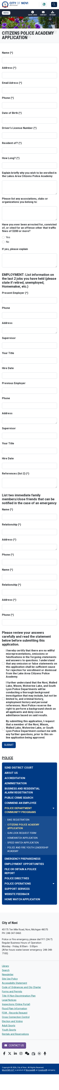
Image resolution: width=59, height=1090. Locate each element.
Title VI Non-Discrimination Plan (19, 995)
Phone (6, 308)
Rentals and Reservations (15, 1034)
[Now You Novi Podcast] (45, 1053)
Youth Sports (9, 1029)
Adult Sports (8, 1025)
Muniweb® (30, 1070)
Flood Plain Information (14, 1008)
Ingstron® (42, 1070)
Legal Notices (9, 1000)
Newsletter (7, 974)
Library (5, 966)
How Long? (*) (11, 158)
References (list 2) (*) (15, 473)
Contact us (16, 1045)
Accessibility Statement (14, 983)
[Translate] (44, 4)
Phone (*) (8, 97)
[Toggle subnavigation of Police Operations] (53, 883)
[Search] (54, 4)
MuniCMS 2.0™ (8, 1070)
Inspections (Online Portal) (16, 1004)
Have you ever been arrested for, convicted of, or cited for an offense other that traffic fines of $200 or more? (29, 228)
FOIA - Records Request (14, 1012)
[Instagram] (21, 1053)
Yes (8, 237)
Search (6, 970)
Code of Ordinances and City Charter (21, 987)
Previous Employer (14, 383)
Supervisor (9, 338)
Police (7, 758)
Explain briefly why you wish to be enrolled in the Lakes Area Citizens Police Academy (29, 174)
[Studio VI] (33, 1053)
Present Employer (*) (15, 292)
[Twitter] (9, 1053)
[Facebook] (4, 1053)
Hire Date (8, 368)
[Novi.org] (39, 1053)
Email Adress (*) (12, 82)
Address (7, 323)
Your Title (8, 353)
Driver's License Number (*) (19, 128)
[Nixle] (27, 1053)
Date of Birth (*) (12, 113)
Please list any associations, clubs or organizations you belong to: (25, 200)
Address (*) (9, 67)
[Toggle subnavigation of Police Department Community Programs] (53, 808)
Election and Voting (12, 1021)
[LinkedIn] (15, 1053)
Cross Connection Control (16, 1017)
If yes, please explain (15, 249)
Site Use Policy (10, 978)
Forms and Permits (12, 991)
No (7, 241)
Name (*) (7, 52)
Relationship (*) (11, 524)
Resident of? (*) (12, 143)
